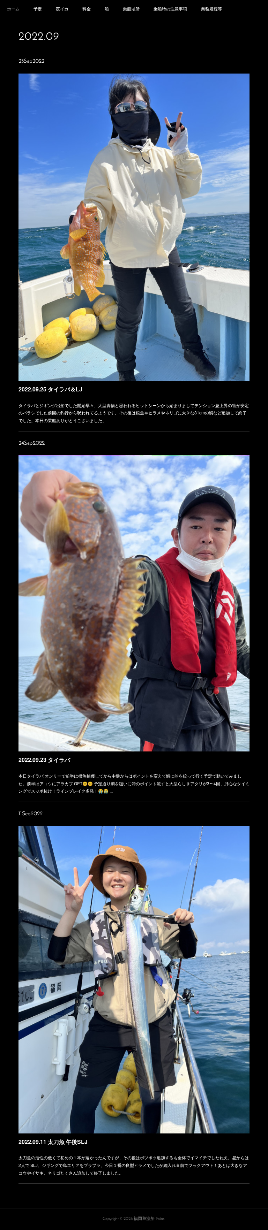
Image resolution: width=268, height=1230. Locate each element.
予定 (38, 9)
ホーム (13, 9)
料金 (86, 9)
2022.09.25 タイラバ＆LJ (50, 389)
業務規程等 (211, 9)
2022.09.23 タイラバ (44, 760)
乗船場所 (131, 9)
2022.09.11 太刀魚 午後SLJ (53, 1142)
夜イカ (62, 9)
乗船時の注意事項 (170, 9)
